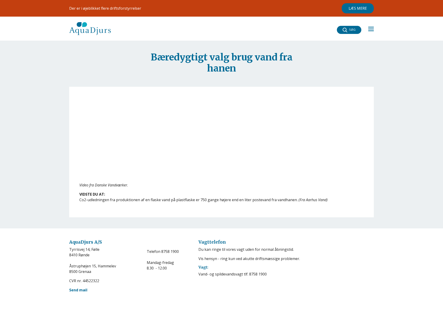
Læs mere (358, 8)
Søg (352, 29)
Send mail (78, 290)
